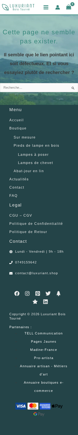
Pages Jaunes (44, 341)
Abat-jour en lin (29, 171)
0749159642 (26, 262)
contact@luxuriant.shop (36, 273)
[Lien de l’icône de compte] (57, 7)
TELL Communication (43, 333)
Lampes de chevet (35, 163)
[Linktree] (58, 293)
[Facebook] (17, 293)
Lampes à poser (33, 154)
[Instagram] (27, 293)
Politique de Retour (28, 232)
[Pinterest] (37, 293)
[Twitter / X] (48, 293)
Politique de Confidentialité (36, 223)
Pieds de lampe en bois (36, 145)
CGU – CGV (20, 215)
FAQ (13, 195)
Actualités (19, 179)
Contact (16, 187)
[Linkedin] (45, 301)
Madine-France (43, 349)
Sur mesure (25, 137)
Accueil (16, 120)
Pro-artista (44, 358)
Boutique (18, 128)
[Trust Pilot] (35, 301)
